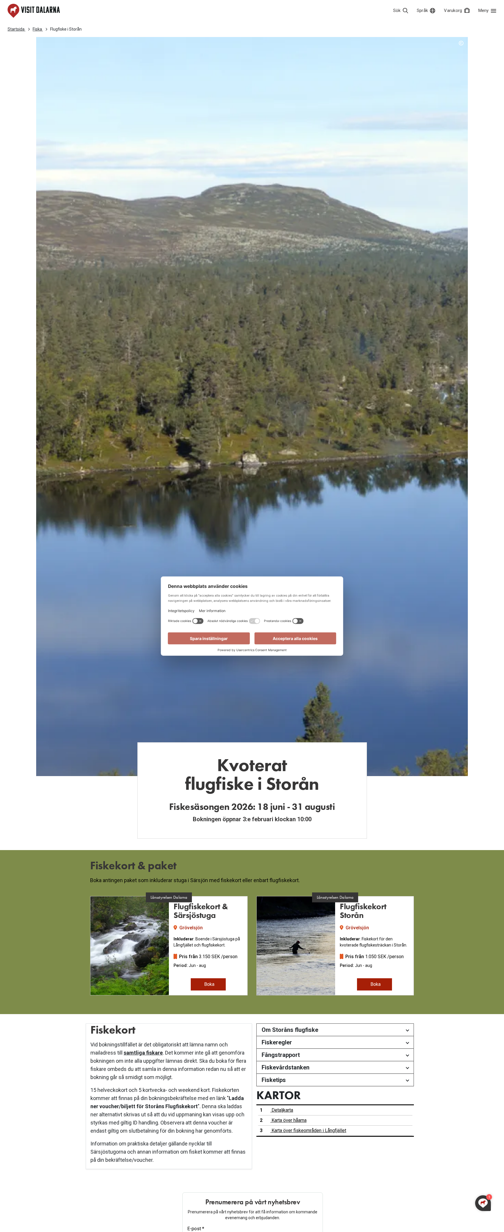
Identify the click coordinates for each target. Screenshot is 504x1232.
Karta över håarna (288, 1120)
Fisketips (274, 1079)
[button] (85, 948)
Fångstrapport (281, 1054)
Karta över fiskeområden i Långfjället (308, 1130)
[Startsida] (33, 11)
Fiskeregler (277, 1042)
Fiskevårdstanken (285, 1067)
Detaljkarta (281, 1110)
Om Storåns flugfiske (290, 1029)
